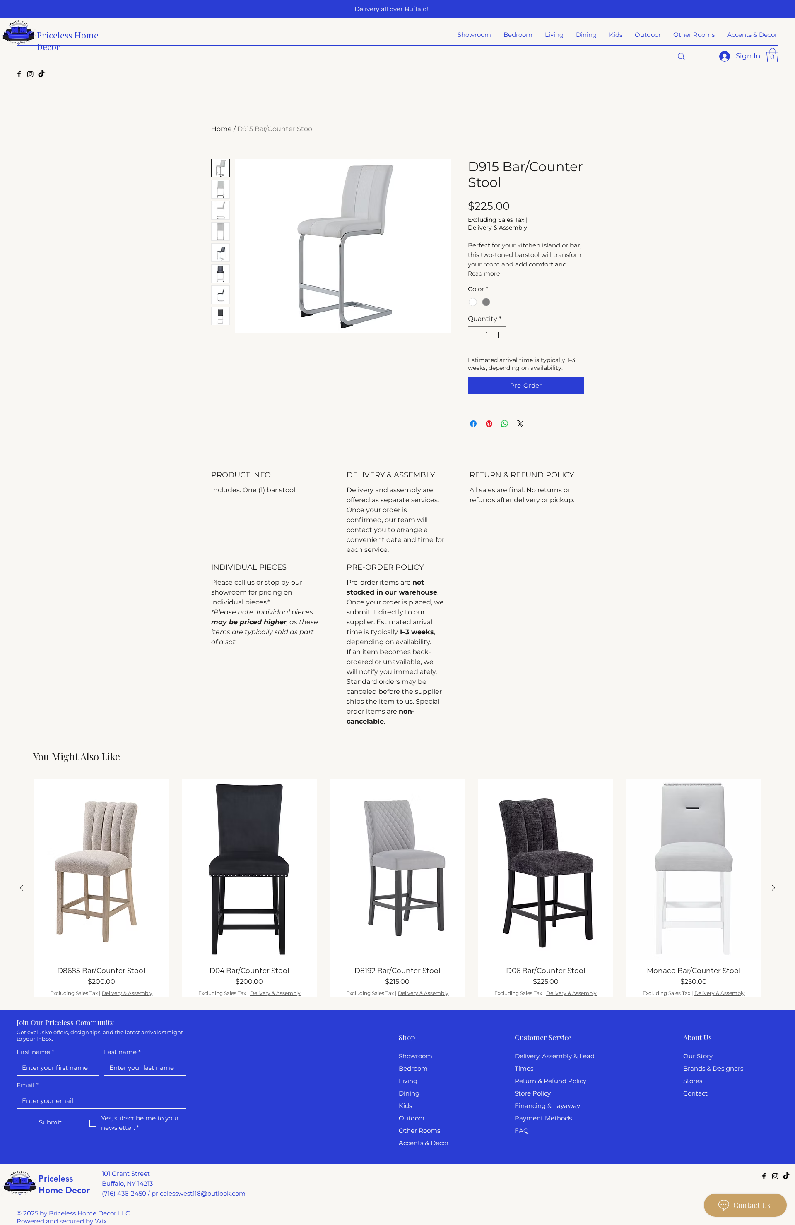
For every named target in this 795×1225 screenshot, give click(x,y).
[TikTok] (41, 74)
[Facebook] (19, 74)
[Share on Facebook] (473, 424)
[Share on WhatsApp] (505, 424)
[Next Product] (773, 888)
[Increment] (499, 335)
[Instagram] (30, 74)
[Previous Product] (21, 888)
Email (28, 1085)
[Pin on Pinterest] (489, 424)
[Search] (681, 56)
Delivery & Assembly (497, 227)
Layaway (566, 1106)
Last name (122, 1052)
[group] (397, 888)
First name (35, 1052)
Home (221, 129)
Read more (484, 273)
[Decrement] (475, 335)
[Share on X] (520, 424)
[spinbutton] (487, 335)
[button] (772, 55)
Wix (101, 1221)
